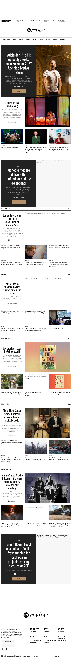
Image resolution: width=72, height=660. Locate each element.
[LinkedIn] (6, 649)
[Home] (8, 21)
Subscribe (62, 39)
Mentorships (62, 640)
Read (18, 91)
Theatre (41, 39)
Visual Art (48, 39)
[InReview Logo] (36, 30)
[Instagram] (4, 649)
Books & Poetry (6, 39)
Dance (14, 39)
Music (34, 39)
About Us (33, 637)
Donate (55, 39)
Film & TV (28, 39)
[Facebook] (2, 649)
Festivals (21, 39)
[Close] (70, 654)
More (69, 94)
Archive (46, 637)
